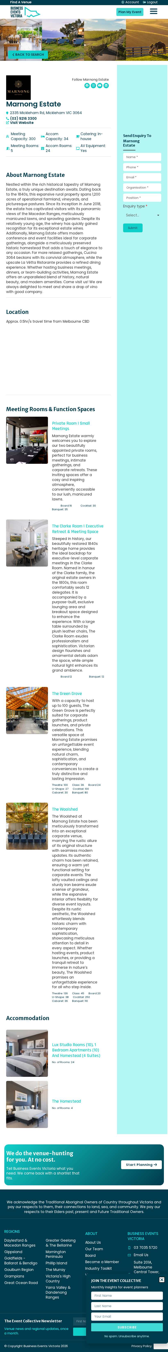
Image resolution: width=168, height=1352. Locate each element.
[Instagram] (93, 85)
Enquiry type (134, 206)
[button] (133, 227)
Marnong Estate (33, 104)
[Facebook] (87, 85)
